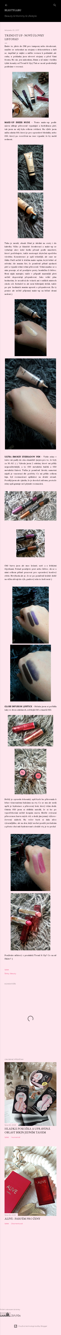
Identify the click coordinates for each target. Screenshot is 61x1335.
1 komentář (15, 1137)
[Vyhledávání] (54, 4)
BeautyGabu (13, 10)
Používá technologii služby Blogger (32, 1326)
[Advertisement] (30, 1270)
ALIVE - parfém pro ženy (22, 1218)
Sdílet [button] (7, 970)
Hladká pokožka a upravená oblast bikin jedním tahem (27, 1130)
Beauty (13, 973)
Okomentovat (17, 1223)
